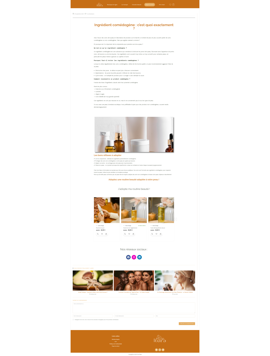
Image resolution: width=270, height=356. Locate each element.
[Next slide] (175, 219)
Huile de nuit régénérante (130, 228)
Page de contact (149, 4)
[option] (106, 219)
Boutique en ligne (112, 4)
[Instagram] (134, 257)
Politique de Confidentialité (115, 343)
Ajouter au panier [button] (106, 234)
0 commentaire (90, 14)
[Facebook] (128, 257)
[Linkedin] (139, 257)
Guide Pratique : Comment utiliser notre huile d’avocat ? (92, 292)
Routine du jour (100, 228)
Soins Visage (101, 225)
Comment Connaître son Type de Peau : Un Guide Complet (133, 292)
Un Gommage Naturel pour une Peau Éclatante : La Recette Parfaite (175, 292)
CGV (116, 341)
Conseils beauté (136, 4)
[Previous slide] (92, 219)
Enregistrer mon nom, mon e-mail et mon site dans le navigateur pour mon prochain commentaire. (97, 319)
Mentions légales (116, 339)
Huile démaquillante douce (157, 228)
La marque (125, 4)
